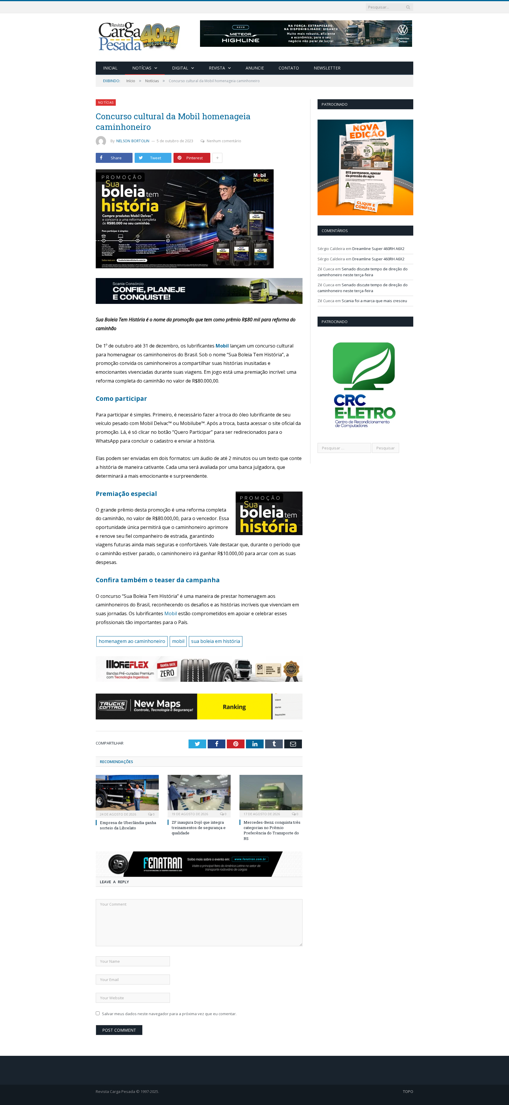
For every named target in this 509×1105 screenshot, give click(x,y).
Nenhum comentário (224, 140)
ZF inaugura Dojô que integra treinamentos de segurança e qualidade (199, 828)
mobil (178, 641)
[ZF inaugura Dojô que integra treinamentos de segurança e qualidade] (199, 795)
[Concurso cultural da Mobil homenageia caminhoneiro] (199, 219)
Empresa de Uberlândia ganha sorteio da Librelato (128, 825)
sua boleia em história (215, 641)
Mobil (223, 346)
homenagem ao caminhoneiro (132, 641)
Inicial (110, 68)
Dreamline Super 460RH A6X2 (378, 248)
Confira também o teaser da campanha (158, 580)
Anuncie (255, 68)
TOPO (408, 1091)
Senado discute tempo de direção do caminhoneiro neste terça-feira (363, 271)
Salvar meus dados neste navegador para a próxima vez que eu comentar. (169, 1013)
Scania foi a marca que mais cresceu (374, 300)
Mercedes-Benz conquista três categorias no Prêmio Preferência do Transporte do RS (272, 830)
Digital (180, 68)
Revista (217, 68)
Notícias (141, 68)
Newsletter (327, 68)
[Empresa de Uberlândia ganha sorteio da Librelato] (127, 795)
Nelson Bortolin (133, 140)
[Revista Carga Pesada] (140, 36)
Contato (289, 68)
